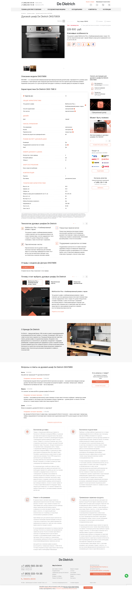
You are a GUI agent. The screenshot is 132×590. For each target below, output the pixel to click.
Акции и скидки (90, 1)
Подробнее (100, 171)
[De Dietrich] (66, 3)
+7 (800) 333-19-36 (27, 5)
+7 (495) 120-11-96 (100, 182)
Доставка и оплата (57, 569)
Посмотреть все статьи (100, 144)
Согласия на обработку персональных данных (66, 588)
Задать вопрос (100, 381)
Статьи (72, 570)
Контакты (73, 578)
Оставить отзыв (28, 267)
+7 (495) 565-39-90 (27, 3)
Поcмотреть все (100, 385)
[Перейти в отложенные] (90, 4)
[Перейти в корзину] (103, 4)
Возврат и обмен (56, 576)
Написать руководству (100, 574)
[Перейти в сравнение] (97, 4)
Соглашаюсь (88, 587)
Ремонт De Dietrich (57, 578)
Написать (100, 187)
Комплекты (92, 9)
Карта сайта (93, 582)
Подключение (56, 570)
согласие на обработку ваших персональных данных (51, 587)
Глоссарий (73, 572)
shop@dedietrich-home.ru (99, 567)
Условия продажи (74, 582)
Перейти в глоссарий (58, 311)
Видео (72, 576)
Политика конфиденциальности (59, 582)
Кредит (54, 574)
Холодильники (77, 9)
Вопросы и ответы (75, 574)
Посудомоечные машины (56, 9)
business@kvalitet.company (99, 570)
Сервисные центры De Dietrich (60, 572)
